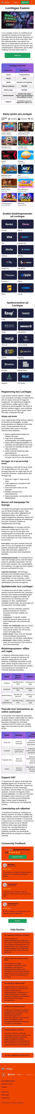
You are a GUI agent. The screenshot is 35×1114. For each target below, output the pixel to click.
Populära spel (4, 118)
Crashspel (24, 119)
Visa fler (17, 921)
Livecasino (14, 119)
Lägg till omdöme (17, 857)
